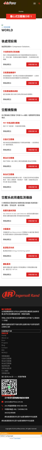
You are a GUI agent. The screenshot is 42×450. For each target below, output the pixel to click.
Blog (3, 345)
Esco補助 (5, 371)
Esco (3, 340)
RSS (3, 350)
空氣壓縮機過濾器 (10, 91)
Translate (16, 438)
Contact (5, 348)
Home (21, 11)
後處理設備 (6, 366)
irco (16, 377)
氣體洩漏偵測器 (9, 210)
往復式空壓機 (8, 139)
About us (5, 338)
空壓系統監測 (6, 368)
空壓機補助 (6, 356)
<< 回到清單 (6, 27)
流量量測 (6, 229)
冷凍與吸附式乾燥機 (11, 52)
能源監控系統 (8, 247)
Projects (5, 343)
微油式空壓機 (8, 158)
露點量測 (6, 264)
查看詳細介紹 (32, 64)
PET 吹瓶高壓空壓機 (11, 123)
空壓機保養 (6, 373)
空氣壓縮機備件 (9, 72)
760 (3, 320)
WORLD (4, 352)
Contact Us (7, 331)
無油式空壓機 (8, 174)
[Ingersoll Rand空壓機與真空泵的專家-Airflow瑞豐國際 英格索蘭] (10, 2)
